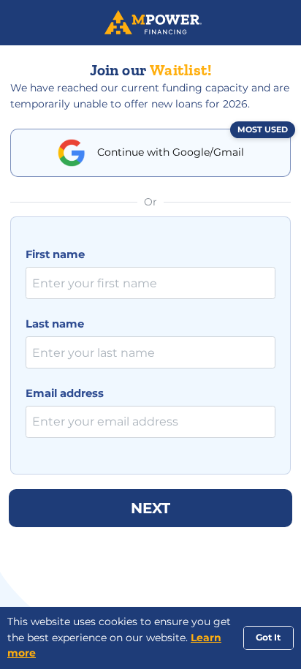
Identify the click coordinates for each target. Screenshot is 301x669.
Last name (55, 323)
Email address (65, 393)
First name (55, 254)
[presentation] (150, 283)
